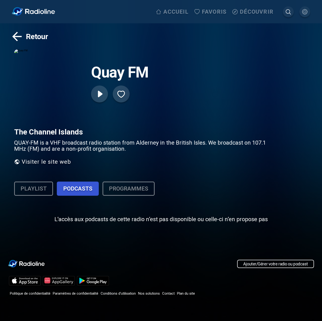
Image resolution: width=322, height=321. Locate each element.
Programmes (128, 188)
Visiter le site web (46, 161)
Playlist (34, 188)
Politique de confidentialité (30, 293)
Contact (168, 293)
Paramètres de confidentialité (75, 293)
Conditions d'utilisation (118, 293)
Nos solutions (149, 293)
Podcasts (77, 188)
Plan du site (186, 293)
